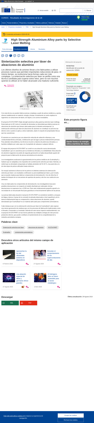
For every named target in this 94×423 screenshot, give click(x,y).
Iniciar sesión (44, 10)
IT (18, 55)
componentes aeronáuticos (23, 232)
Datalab (58, 23)
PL (23, 55)
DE (2, 55)
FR (15, 55)
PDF (29, 303)
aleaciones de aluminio (36, 227)
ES (10, 55)
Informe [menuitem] (32, 49)
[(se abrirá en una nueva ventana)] (16, 9)
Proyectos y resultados (26, 23)
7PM (27, 27)
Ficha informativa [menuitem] (7, 49)
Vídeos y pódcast (41, 23)
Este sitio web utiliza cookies (13, 416)
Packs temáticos (12, 23)
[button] (53, 10)
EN (7, 55)
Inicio (4, 23)
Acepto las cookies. (70, 415)
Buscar (64, 23)
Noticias (51, 23)
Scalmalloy (6, 232)
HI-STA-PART (52, 227)
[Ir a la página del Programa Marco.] (4, 41)
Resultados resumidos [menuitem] (20, 49)
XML (11, 303)
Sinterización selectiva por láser (13, 227)
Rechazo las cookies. (71, 420)
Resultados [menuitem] (42, 49)
